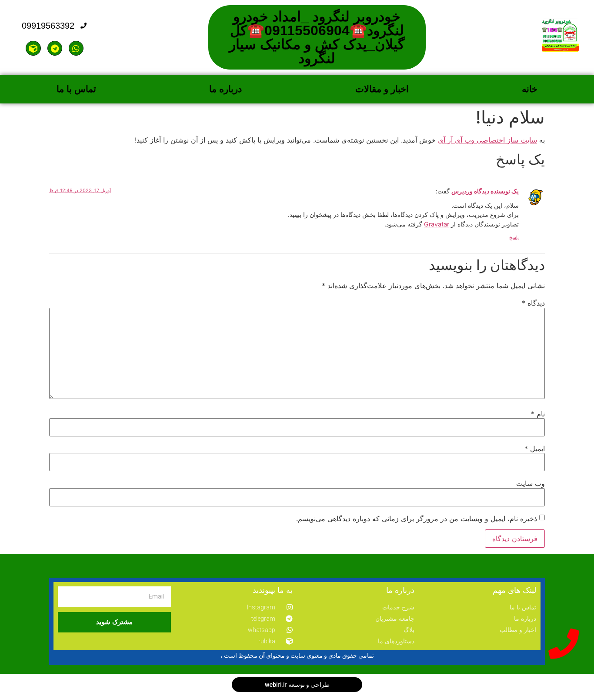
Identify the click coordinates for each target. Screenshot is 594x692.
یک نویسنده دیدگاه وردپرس (485, 191)
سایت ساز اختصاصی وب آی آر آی (487, 140)
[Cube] (33, 48)
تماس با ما (76, 89)
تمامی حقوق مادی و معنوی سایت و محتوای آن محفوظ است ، (297, 655)
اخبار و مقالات (382, 89)
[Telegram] (54, 48)
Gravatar (436, 224)
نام (538, 413)
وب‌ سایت (530, 483)
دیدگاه (533, 302)
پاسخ (514, 237)
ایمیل (534, 448)
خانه (529, 89)
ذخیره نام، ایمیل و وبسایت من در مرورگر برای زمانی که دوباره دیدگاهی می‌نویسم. (416, 518)
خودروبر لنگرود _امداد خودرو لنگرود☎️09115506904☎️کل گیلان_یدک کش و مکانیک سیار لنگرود (316, 37)
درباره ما (225, 89)
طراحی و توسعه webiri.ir (297, 684)
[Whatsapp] (76, 48)
